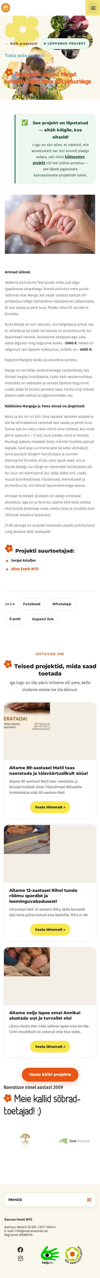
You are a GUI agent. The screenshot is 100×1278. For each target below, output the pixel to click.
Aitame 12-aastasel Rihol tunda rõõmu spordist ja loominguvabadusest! (43, 896)
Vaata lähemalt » (50, 807)
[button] (93, 7)
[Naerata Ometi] (5, 8)
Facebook (32, 604)
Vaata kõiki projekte (50, 1074)
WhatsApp (61, 604)
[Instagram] (20, 1258)
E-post (15, 619)
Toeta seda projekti (24, 55)
